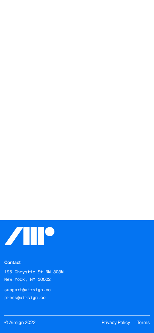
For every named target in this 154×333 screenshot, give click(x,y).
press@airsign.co (24, 297)
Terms (143, 322)
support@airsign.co (27, 289)
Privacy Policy (115, 322)
